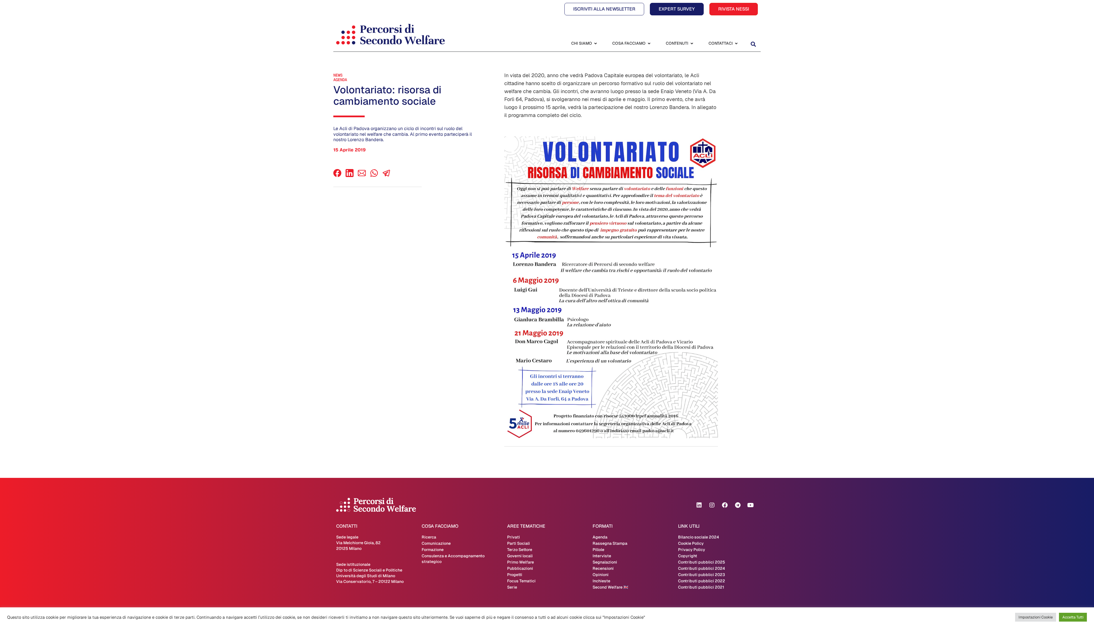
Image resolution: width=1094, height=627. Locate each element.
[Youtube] (750, 505)
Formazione (433, 549)
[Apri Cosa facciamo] (649, 43)
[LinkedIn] (350, 175)
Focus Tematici (521, 580)
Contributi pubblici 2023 (701, 574)
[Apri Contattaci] (736, 43)
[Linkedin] (699, 505)
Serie (512, 587)
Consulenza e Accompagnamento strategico (453, 558)
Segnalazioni (605, 562)
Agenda (340, 79)
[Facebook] (337, 175)
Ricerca (429, 537)
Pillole (598, 549)
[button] (753, 44)
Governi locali (520, 555)
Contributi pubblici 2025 (701, 562)
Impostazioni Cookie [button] (1036, 617)
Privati (513, 537)
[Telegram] (737, 505)
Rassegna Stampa (610, 543)
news (337, 75)
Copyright (687, 555)
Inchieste (601, 580)
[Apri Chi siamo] (595, 43)
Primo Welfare (520, 562)
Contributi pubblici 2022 (701, 580)
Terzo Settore (519, 549)
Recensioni (603, 568)
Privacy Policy (691, 549)
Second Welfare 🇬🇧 (610, 587)
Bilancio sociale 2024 (698, 537)
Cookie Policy (691, 543)
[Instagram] (712, 505)
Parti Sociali (518, 543)
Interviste (602, 555)
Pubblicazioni (520, 568)
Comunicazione (436, 543)
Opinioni (601, 574)
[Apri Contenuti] (692, 43)
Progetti (514, 574)
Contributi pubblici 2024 (701, 568)
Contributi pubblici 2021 (701, 587)
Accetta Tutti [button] (1072, 617)
